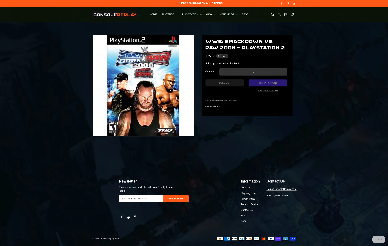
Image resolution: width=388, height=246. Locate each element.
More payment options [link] (268, 90)
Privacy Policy (248, 198)
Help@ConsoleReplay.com (281, 189)
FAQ (243, 221)
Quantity (209, 71)
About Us (246, 187)
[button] (169, 14)
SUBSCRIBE (176, 198)
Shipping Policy (249, 193)
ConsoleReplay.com (109, 238)
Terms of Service (249, 204)
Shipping (210, 63)
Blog (243, 215)
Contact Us (247, 210)
